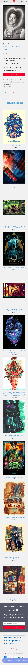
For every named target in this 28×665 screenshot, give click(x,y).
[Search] (22, 1)
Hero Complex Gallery (16, 653)
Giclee (9, 86)
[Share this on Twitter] (5, 92)
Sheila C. (6, 44)
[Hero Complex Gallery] (14, 1)
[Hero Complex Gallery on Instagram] (17, 649)
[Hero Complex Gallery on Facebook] (11, 649)
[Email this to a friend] (21, 92)
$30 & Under (15, 80)
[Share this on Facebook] (9, 92)
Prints (9, 84)
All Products (10, 82)
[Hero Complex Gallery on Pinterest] (14, 649)
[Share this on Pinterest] (13, 92)
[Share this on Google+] (17, 92)
